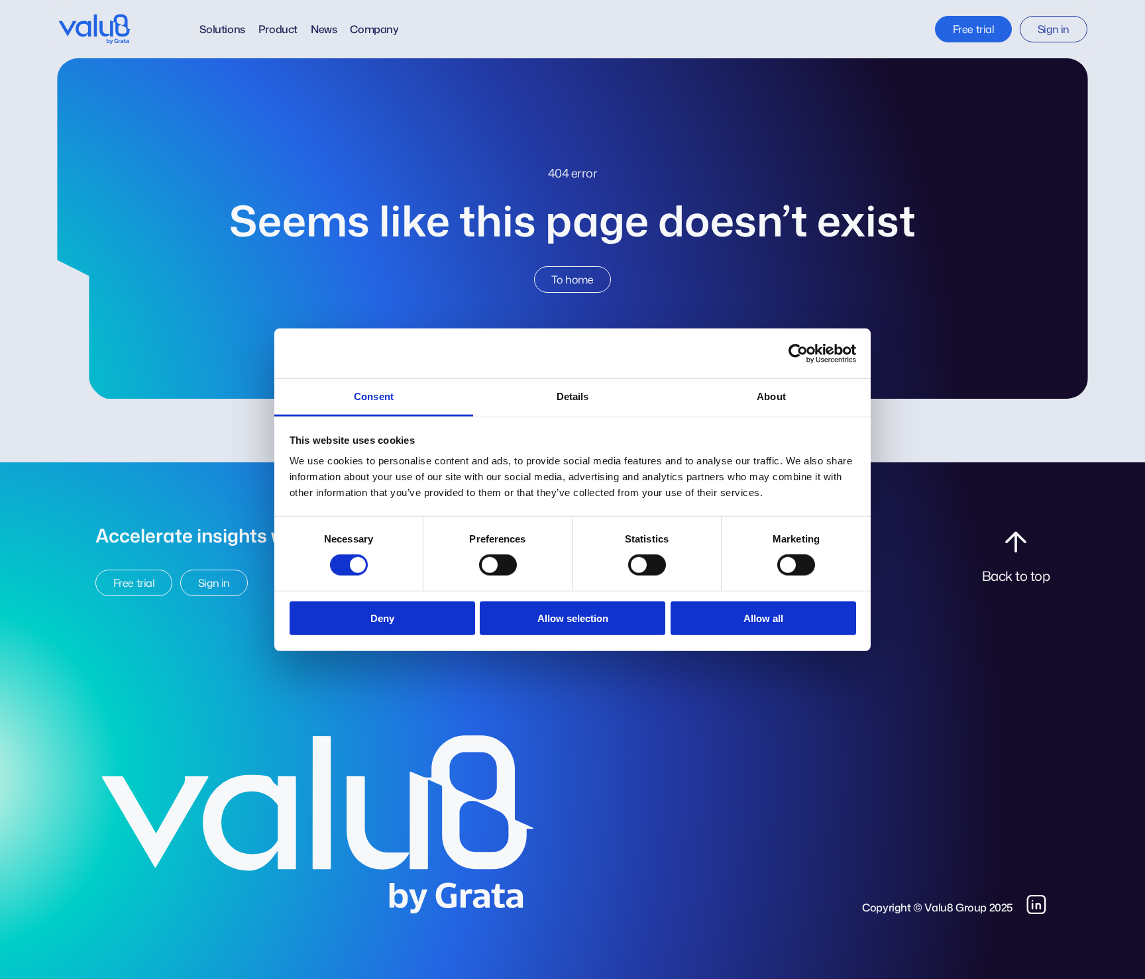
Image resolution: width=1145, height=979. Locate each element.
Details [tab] (573, 396)
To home (572, 279)
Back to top (1016, 575)
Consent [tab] (374, 396)
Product (278, 29)
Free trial (974, 29)
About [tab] (771, 396)
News (324, 29)
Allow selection (572, 618)
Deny (382, 618)
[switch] (498, 565)
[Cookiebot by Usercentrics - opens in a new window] (798, 353)
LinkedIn (1038, 904)
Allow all (763, 618)
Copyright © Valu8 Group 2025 (937, 907)
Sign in (1053, 29)
